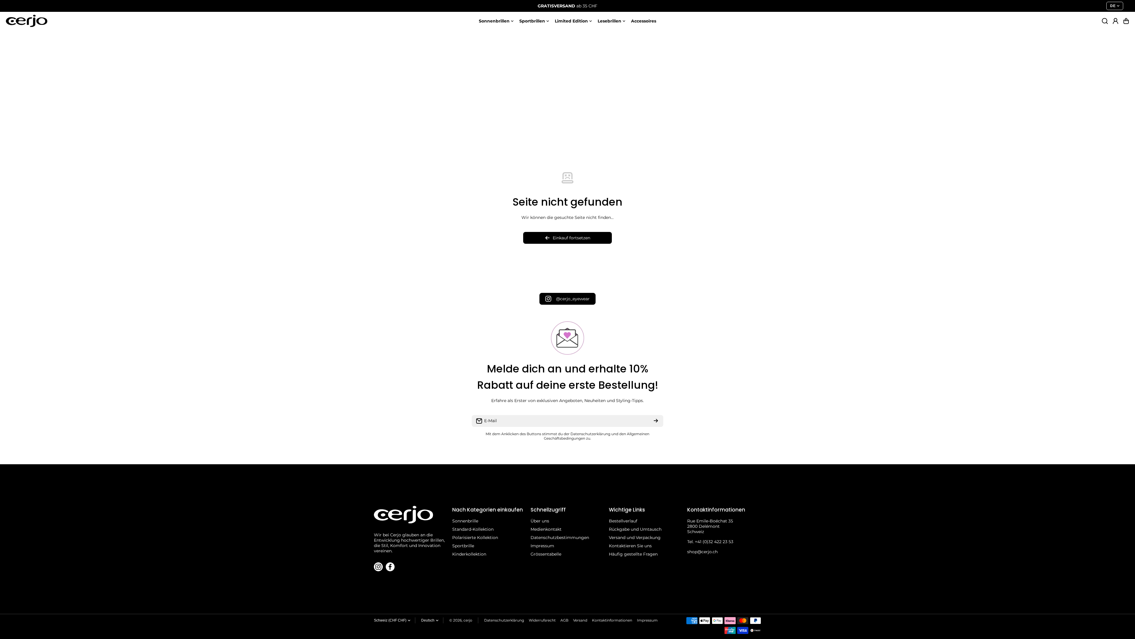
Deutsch (427, 620)
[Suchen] (1105, 21)
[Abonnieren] (655, 421)
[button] (1126, 21)
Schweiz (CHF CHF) (390, 620)
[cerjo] (26, 21)
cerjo (467, 620)
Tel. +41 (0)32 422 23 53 (710, 541)
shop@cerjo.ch (702, 551)
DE (1112, 6)
